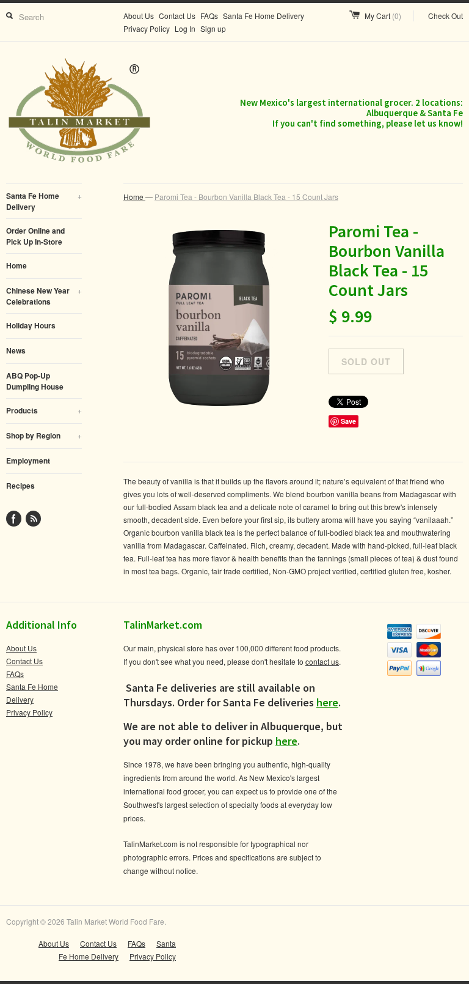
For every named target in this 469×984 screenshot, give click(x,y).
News (16, 350)
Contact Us (177, 15)
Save (348, 421)
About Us (138, 15)
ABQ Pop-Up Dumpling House (35, 381)
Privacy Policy (146, 28)
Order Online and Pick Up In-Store (35, 236)
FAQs (209, 15)
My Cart (383, 15)
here (327, 702)
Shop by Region (44, 435)
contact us (322, 661)
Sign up (213, 28)
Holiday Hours (31, 325)
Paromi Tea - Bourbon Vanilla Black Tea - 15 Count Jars (246, 196)
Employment (28, 460)
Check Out (445, 15)
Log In (185, 28)
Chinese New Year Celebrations (44, 296)
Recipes (20, 485)
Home (16, 265)
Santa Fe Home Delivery (263, 15)
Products (44, 410)
